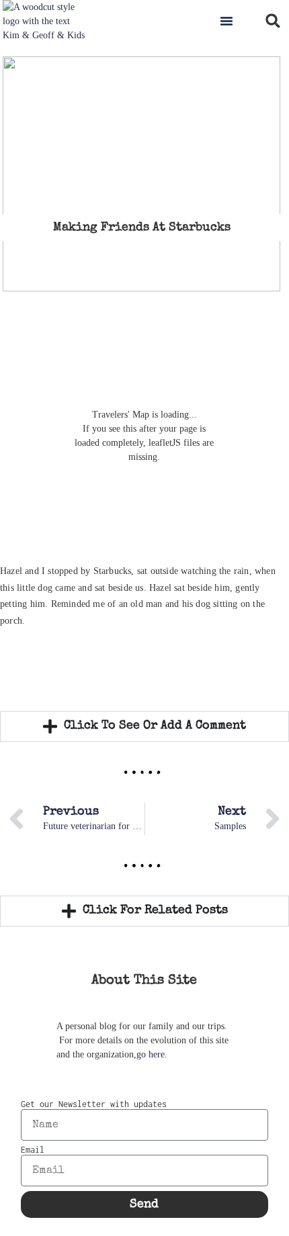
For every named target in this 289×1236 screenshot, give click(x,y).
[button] (226, 21)
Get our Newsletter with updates (94, 1104)
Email (32, 1150)
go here (150, 1054)
